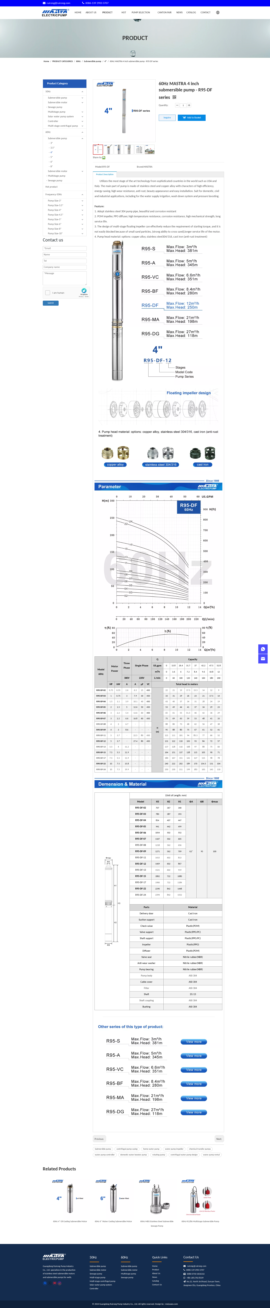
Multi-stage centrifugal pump (63, 126)
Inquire (167, 118)
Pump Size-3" (54, 201)
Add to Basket (194, 118)
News (154, 1277)
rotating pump (158, 1155)
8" (51, 166)
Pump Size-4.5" (55, 215)
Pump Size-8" (54, 229)
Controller (53, 121)
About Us (156, 1273)
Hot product (51, 187)
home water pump (151, 1149)
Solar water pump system (61, 116)
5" (51, 157)
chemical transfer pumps (200, 1149)
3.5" (52, 148)
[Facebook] (45, 1283)
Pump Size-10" (55, 233)
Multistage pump (56, 112)
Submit (51, 303)
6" (51, 162)
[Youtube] (55, 1283)
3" (51, 143)
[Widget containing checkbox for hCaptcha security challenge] (66, 293)
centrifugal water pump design (184, 1155)
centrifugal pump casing (127, 1149)
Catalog (155, 1281)
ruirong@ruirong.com (59, 3)
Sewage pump (55, 107)
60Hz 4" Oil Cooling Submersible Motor (70, 1221)
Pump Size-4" (54, 210)
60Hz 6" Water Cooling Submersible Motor (113, 1221)
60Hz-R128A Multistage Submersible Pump (200, 1221)
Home (155, 1266)
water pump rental (211, 1155)
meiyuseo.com (171, 1304)
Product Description (104, 174)
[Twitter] (50, 1283)
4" (51, 152)
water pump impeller (174, 1149)
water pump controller (105, 1155)
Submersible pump (57, 98)
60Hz (47, 132)
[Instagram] (60, 1283)
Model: (98, 167)
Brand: (140, 167)
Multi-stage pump (97, 1277)
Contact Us (157, 1285)
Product (155, 1270)
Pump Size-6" (54, 224)
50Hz (47, 91)
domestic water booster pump (133, 1155)
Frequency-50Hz (53, 194)
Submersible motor (57, 102)
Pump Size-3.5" (55, 205)
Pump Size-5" (54, 219)
